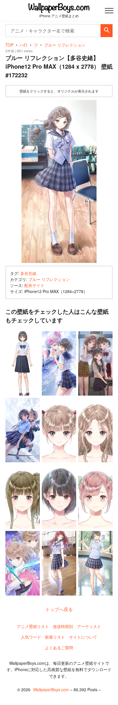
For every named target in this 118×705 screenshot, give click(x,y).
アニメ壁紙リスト (33, 626)
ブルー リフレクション (49, 279)
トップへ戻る (59, 609)
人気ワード (31, 637)
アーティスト (89, 626)
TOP (9, 45)
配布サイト (34, 285)
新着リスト (55, 637)
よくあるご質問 (59, 647)
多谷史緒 (28, 273)
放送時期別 (63, 626)
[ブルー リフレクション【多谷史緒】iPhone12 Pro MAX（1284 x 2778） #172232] (59, 181)
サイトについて (83, 637)
